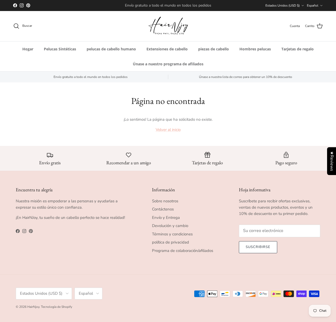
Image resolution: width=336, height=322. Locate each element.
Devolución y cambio (170, 225)
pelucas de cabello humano (111, 48)
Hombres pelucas (255, 48)
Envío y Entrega (166, 217)
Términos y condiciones (172, 234)
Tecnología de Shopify (56, 307)
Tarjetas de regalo (297, 48)
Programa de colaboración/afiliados (182, 250)
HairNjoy (33, 307)
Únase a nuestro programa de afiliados (168, 63)
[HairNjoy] (168, 26)
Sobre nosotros (165, 201)
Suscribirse (258, 247)
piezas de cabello (213, 48)
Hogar (27, 48)
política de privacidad (170, 242)
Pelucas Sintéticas (60, 48)
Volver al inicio (168, 129)
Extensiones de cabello (167, 48)
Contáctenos (163, 209)
